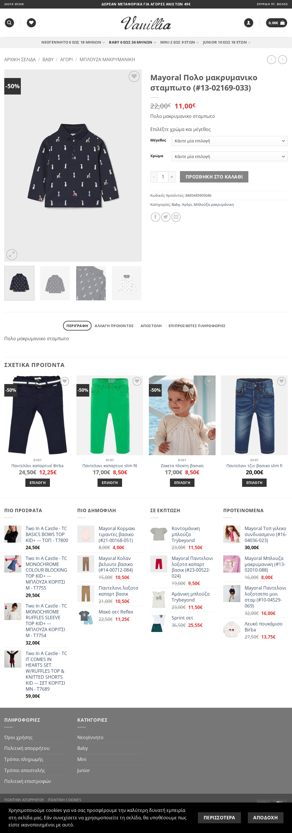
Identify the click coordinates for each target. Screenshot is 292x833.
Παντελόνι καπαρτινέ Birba (37, 465)
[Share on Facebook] (155, 217)
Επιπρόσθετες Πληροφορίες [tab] (197, 325)
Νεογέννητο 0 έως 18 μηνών (71, 42)
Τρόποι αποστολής (24, 770)
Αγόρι (66, 59)
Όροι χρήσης (18, 737)
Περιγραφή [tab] (77, 325)
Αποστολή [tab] (151, 325)
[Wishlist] (31, 23)
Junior (83, 770)
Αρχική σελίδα (20, 59)
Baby (48, 59)
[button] (248, 23)
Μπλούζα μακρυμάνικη (107, 59)
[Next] (132, 165)
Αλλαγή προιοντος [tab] (114, 325)
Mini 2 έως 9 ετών (177, 42)
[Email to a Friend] (176, 217)
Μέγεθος (158, 140)
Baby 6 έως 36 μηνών (130, 42)
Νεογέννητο (90, 737)
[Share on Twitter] (166, 217)
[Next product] (271, 59)
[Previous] (14, 165)
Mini (81, 759)
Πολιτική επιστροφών (27, 781)
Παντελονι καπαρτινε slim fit (109, 465)
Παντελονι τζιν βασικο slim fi (254, 465)
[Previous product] (282, 59)
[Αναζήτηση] (9, 23)
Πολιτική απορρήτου (27, 748)
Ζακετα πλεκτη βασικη (182, 465)
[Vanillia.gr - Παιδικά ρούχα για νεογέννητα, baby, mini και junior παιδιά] (146, 23)
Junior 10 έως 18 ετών (225, 42)
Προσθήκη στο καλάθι (214, 177)
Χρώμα (156, 156)
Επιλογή (38, 483)
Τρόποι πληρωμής (23, 759)
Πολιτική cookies (64, 799)
